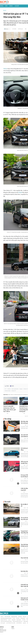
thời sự (2, 616)
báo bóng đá (23, 618)
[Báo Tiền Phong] (22, 438)
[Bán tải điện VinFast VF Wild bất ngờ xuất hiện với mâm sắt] (11, 509)
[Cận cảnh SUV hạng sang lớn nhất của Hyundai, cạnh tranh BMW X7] (11, 439)
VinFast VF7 (14, 390)
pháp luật (24, 616)
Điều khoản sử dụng (3, 629)
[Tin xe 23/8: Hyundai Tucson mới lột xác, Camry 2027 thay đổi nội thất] (11, 522)
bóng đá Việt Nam (4, 619)
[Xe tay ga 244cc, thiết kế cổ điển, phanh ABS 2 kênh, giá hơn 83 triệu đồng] (11, 479)
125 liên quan (20, 28)
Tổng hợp (12, 628)
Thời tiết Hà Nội (7, 616)
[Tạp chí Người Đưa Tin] (22, 465)
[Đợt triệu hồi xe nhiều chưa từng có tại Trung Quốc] (11, 575)
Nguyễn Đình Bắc (14, 616)
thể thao (17, 618)
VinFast (5, 68)
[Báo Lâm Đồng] (22, 601)
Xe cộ (4, 10)
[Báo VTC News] (22, 521)
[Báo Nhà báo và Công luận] (22, 559)
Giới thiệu (1, 628)
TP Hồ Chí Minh (7, 390)
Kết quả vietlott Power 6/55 (17, 621)
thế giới (20, 192)
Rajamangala (19, 619)
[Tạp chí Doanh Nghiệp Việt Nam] (22, 451)
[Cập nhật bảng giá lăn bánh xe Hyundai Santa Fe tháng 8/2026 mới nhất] (11, 549)
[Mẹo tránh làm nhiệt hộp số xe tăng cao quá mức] (11, 562)
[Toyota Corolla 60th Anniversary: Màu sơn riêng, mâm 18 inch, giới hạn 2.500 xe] (10, 401)
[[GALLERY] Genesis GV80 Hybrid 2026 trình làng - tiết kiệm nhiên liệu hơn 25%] (11, 589)
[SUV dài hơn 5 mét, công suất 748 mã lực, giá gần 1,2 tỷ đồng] (11, 452)
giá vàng (23, 619)
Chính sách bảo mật (3, 630)
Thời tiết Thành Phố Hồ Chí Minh (6, 621)
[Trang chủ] (4, 2)
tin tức (14, 618)
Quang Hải (13, 619)
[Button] (9, 28)
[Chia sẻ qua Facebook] (4, 381)
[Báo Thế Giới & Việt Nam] (22, 548)
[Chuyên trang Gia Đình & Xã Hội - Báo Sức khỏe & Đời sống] (22, 534)
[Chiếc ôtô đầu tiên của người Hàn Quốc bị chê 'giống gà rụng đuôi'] (11, 493)
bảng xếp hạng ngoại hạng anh (6, 618)
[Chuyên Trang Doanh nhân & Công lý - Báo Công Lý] (4, 413)
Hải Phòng (20, 616)
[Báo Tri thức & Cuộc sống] (21, 413)
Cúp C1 (9, 619)
